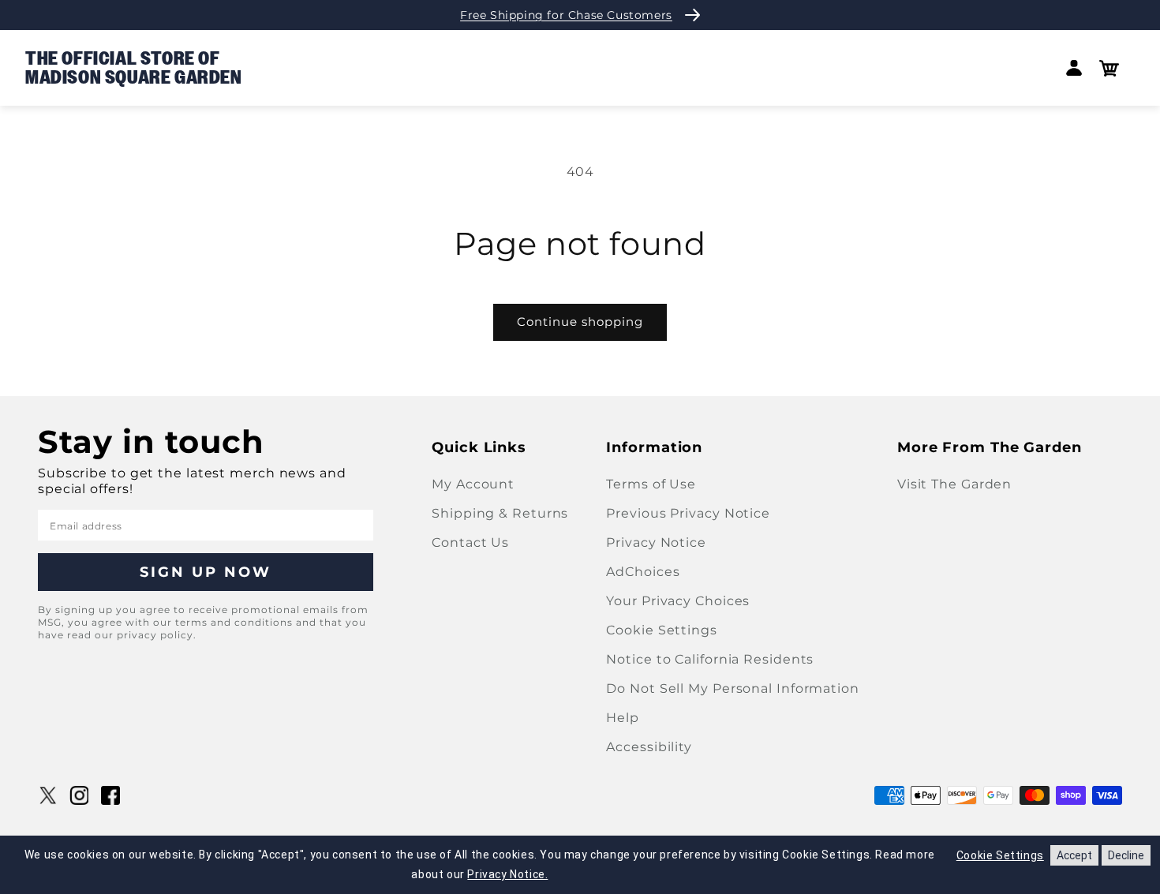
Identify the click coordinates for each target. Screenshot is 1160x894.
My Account (473, 484)
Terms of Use (651, 484)
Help (622, 717)
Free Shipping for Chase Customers (566, 15)
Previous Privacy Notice (688, 513)
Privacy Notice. (507, 874)
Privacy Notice (656, 542)
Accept (1074, 855)
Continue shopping (580, 321)
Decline (1126, 855)
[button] (1109, 68)
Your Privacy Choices (678, 600)
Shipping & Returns (500, 513)
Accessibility (649, 746)
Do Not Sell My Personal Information (732, 688)
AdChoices (642, 571)
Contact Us (470, 542)
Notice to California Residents (710, 659)
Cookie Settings (661, 630)
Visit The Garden (954, 484)
